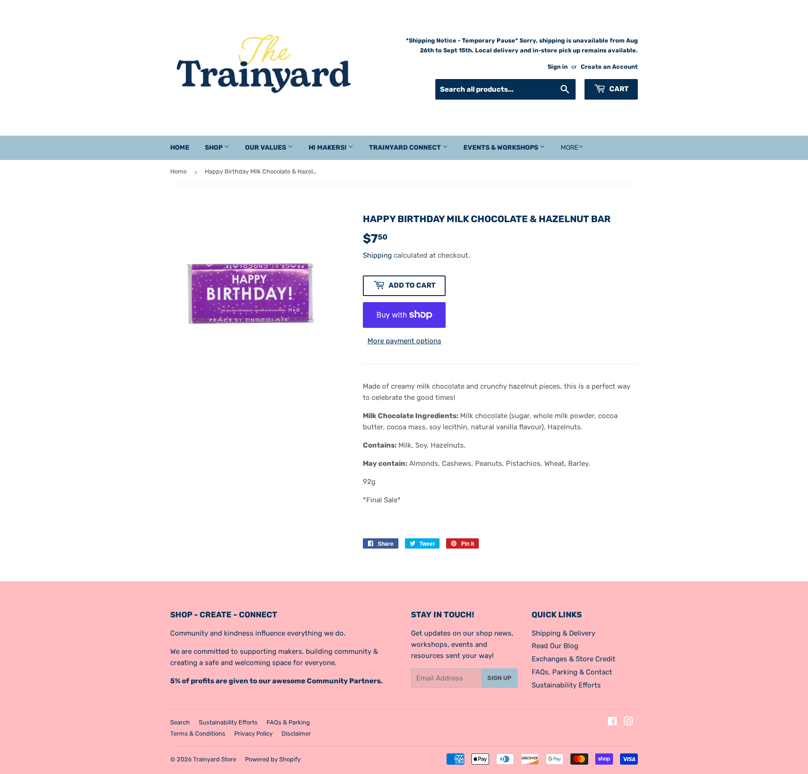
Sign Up (499, 677)
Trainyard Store (214, 759)
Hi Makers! (328, 148)
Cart (618, 89)
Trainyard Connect (405, 148)
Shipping (377, 255)
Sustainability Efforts (566, 685)
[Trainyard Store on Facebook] (612, 722)
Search (180, 722)
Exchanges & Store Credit (573, 659)
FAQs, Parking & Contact (572, 672)
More (569, 148)
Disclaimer (296, 733)
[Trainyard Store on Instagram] (628, 722)
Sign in (558, 66)
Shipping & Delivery (563, 633)
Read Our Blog (555, 646)
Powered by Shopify (273, 759)
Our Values (266, 148)
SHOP (214, 148)
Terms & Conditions (197, 733)
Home (179, 148)
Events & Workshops (501, 148)
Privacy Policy (253, 733)
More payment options (404, 341)
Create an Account (609, 66)
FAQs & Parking (288, 722)
